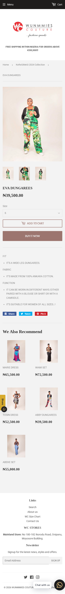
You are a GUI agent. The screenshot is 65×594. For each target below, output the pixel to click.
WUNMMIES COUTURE (23, 587)
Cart (59, 4)
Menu (10, 4)
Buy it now (32, 236)
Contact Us (32, 521)
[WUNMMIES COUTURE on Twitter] (25, 577)
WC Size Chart (32, 516)
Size (5, 206)
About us (32, 511)
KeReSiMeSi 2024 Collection (30, 64)
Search (32, 507)
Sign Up (55, 560)
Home (6, 64)
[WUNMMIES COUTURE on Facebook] (32, 577)
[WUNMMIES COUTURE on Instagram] (38, 577)
